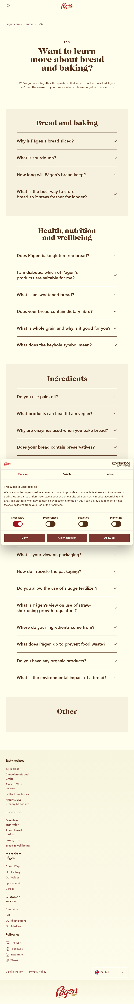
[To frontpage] (67, 6)
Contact (29, 23)
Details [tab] (67, 474)
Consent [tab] (23, 474)
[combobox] (110, 972)
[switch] (50, 524)
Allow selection (67, 537)
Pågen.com (13, 23)
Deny (24, 537)
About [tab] (111, 474)
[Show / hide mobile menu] (126, 6)
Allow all (109, 537)
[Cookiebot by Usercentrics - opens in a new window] (114, 464)
